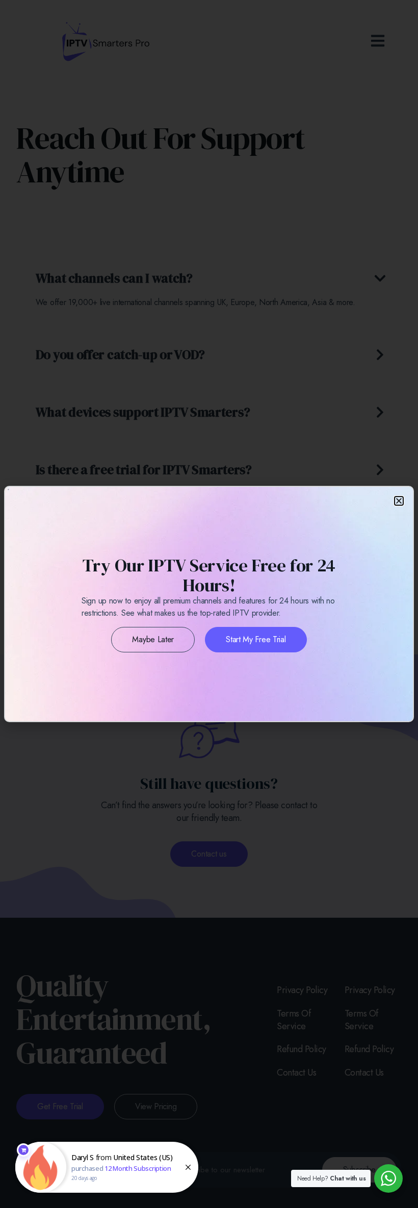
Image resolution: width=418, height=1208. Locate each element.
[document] (209, 604)
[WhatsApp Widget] (388, 1178)
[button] (399, 501)
